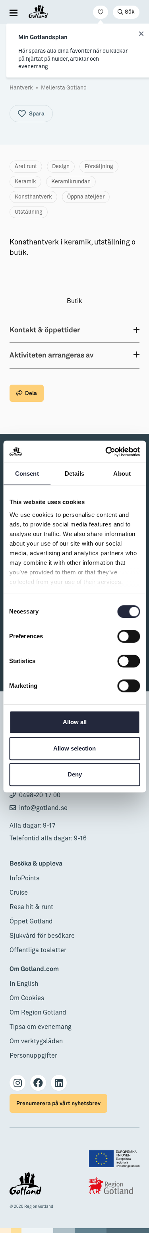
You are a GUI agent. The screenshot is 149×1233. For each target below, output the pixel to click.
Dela (31, 393)
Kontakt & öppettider (45, 330)
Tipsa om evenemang (41, 1027)
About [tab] (122, 473)
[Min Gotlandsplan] (100, 12)
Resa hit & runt (31, 907)
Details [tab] (74, 473)
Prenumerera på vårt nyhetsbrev (58, 1103)
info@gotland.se (43, 808)
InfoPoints (24, 878)
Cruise (19, 893)
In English (24, 984)
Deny (75, 774)
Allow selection (74, 748)
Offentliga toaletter (38, 950)
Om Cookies (27, 998)
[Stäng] (141, 34)
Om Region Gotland (38, 1012)
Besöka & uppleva (36, 864)
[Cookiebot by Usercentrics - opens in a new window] (106, 452)
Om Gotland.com (34, 969)
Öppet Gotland (31, 921)
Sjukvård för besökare (42, 936)
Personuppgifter (33, 1055)
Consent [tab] (27, 473)
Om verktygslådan (36, 1041)
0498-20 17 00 (39, 795)
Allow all (75, 722)
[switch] (128, 636)
